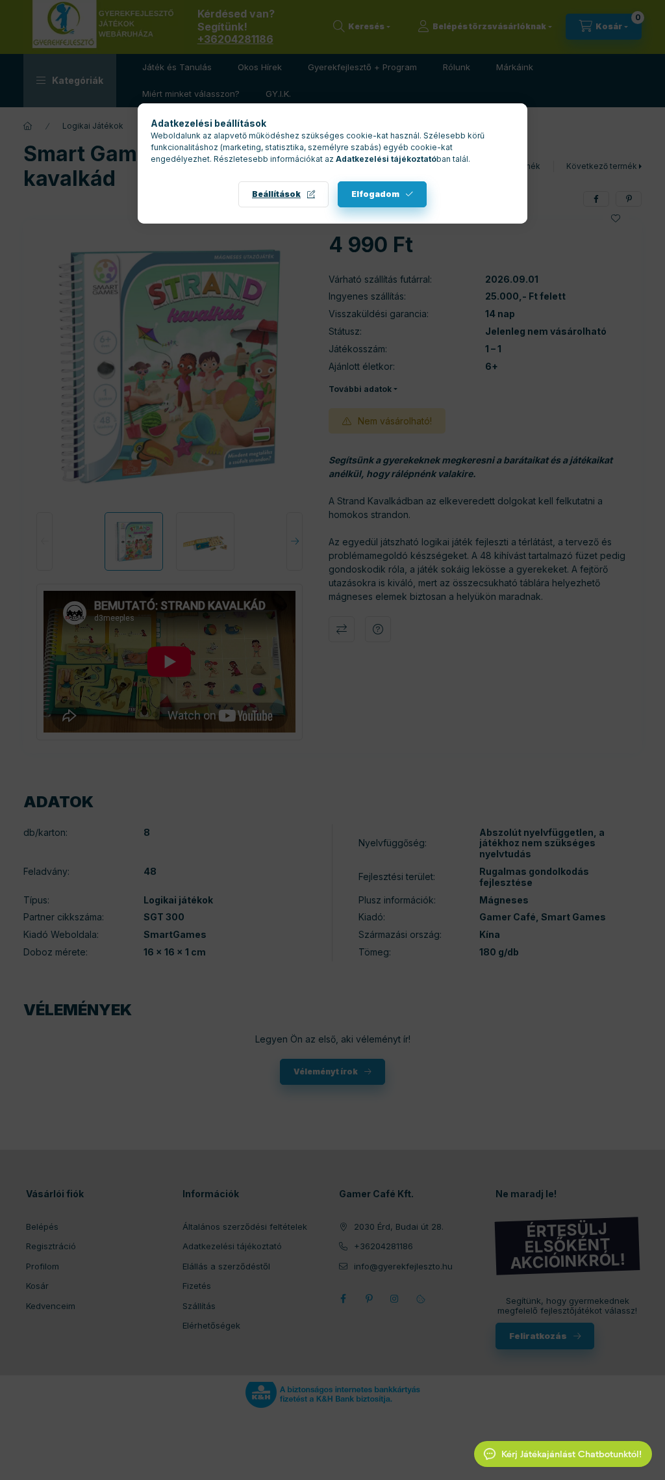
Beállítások (276, 194)
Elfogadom (375, 194)
